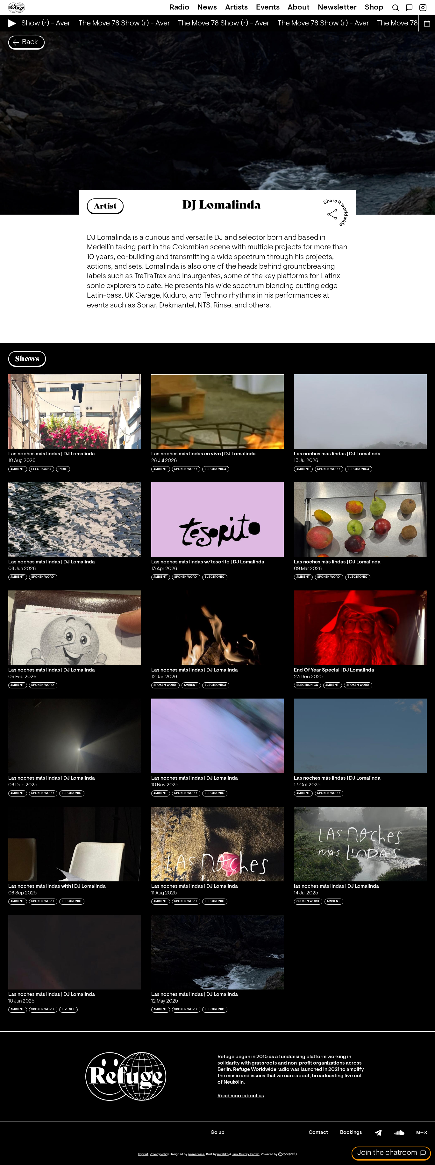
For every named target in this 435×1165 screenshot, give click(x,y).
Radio (179, 7)
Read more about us (241, 1096)
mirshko (223, 1154)
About (299, 7)
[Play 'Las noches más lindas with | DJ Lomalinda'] (74, 844)
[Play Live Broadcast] (10, 23)
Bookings (351, 1132)
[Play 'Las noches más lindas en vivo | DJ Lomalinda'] (217, 411)
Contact (318, 1132)
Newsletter (337, 7)
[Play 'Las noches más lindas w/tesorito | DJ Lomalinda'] (217, 519)
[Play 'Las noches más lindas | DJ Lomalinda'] (74, 411)
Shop (374, 7)
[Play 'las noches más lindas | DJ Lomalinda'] (360, 844)
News (207, 7)
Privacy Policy (159, 1154)
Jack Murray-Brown (246, 1154)
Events (268, 7)
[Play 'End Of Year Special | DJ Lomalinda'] (360, 627)
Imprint (143, 1154)
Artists (236, 7)
